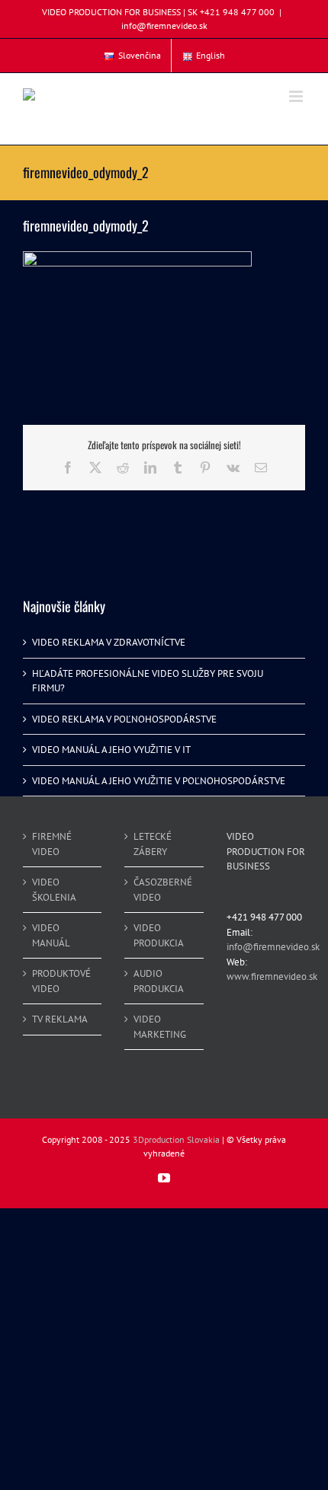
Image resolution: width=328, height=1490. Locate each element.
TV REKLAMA (60, 1019)
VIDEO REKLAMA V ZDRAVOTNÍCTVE (108, 642)
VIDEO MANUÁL (51, 935)
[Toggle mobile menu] (297, 96)
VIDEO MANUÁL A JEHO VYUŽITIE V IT (111, 749)
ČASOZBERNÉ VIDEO (162, 890)
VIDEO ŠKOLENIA (54, 890)
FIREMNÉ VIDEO (52, 844)
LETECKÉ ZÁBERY (152, 844)
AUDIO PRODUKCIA (158, 981)
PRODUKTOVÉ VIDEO (61, 981)
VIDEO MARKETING (159, 1027)
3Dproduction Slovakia (176, 1139)
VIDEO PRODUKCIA (158, 935)
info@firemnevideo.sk (164, 25)
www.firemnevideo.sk (272, 976)
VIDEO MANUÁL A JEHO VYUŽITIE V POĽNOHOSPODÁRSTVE (158, 780)
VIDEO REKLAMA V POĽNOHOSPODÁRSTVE (124, 719)
